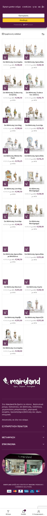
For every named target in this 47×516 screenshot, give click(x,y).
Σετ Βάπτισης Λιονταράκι (13, 62)
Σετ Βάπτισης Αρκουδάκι (34, 62)
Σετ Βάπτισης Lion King (13, 125)
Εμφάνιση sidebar (12, 34)
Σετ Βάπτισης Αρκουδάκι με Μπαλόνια (12, 255)
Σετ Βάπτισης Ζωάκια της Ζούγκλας (13, 93)
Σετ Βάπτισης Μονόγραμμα (34, 190)
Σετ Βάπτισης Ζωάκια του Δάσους (34, 93)
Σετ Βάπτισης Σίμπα (34, 287)
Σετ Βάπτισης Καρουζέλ (34, 317)
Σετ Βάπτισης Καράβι (13, 317)
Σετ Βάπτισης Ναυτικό (12, 287)
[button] (5, 57)
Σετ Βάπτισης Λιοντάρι (34, 125)
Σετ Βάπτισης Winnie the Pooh (13, 157)
